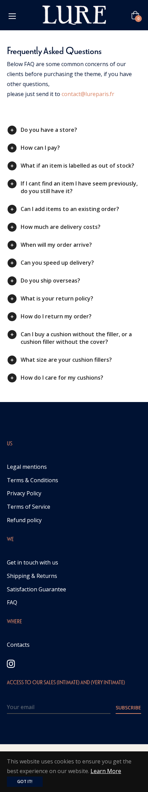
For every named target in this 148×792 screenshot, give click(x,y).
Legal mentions (27, 467)
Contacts (18, 644)
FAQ (12, 602)
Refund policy (24, 520)
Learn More (106, 771)
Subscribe (128, 707)
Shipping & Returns (32, 576)
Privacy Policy (24, 493)
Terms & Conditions (32, 480)
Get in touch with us (32, 562)
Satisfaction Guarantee (36, 589)
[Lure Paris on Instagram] (11, 663)
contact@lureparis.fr (88, 94)
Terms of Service (28, 506)
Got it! (24, 781)
